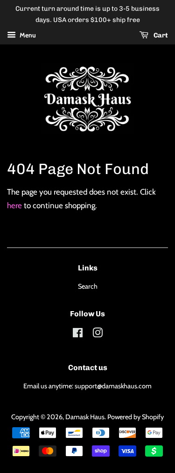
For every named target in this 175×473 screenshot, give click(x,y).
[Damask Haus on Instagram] (97, 334)
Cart (160, 35)
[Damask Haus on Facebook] (77, 334)
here (14, 205)
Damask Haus (85, 417)
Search (88, 286)
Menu (27, 35)
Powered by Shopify (135, 417)
